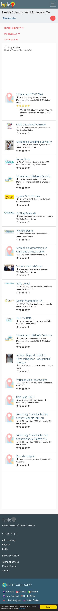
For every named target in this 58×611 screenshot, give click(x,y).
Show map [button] (9, 40)
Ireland (34, 591)
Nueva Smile (23, 159)
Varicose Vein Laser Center (31, 379)
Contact (6, 570)
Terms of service (10, 562)
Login (5, 549)
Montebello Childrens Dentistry (34, 141)
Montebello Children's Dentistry (34, 335)
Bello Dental (23, 283)
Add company (8, 540)
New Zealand (12, 596)
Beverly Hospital (25, 456)
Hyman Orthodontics (28, 196)
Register (6, 544)
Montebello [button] (10, 34)
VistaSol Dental (24, 230)
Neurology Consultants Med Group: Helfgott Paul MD (32, 416)
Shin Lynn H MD (25, 396)
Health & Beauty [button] (12, 28)
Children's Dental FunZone (31, 124)
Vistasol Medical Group (29, 266)
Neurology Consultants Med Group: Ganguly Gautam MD (32, 437)
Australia (9, 591)
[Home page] (8, 4)
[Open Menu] (53, 4)
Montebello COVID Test (29, 94)
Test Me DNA (24, 318)
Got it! (48, 607)
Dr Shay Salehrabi (26, 213)
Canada (22, 591)
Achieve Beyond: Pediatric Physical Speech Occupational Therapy (33, 359)
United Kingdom (13, 600)
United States (32, 600)
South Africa (29, 596)
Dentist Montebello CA (29, 300)
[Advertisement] (25, 71)
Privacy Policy (9, 566)
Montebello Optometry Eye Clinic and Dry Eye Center (31, 249)
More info (22, 608)
